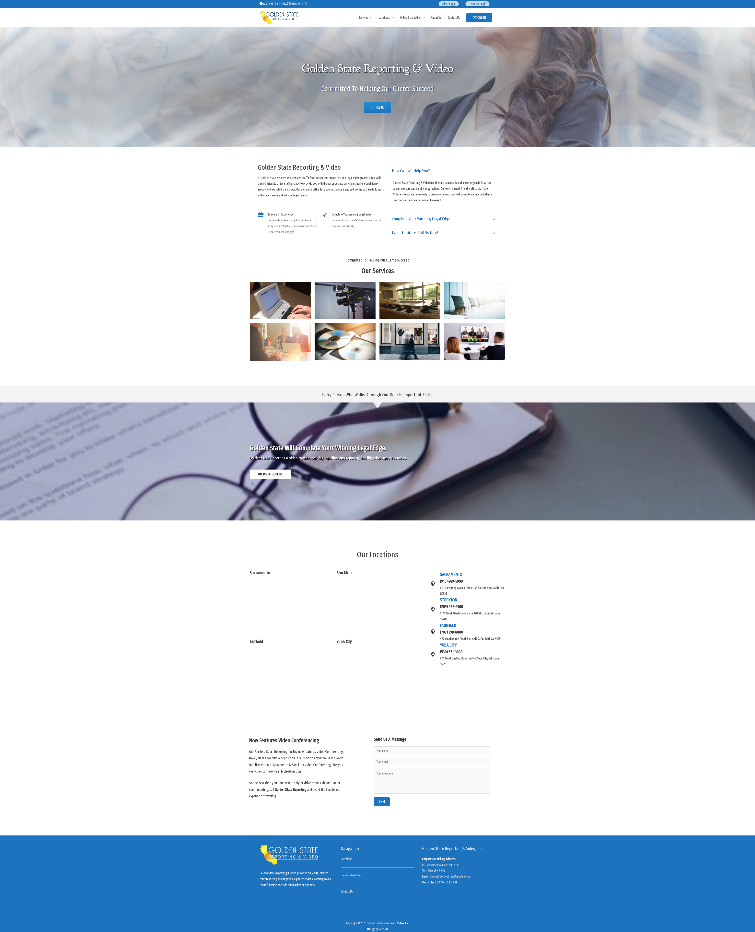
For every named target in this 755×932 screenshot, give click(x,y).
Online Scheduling (410, 17)
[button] (377, 107)
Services (363, 17)
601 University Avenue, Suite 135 (440, 865)
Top (745, 922)
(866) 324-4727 (298, 4)
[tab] (443, 171)
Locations (384, 17)
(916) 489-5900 (436, 871)
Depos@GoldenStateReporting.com (450, 876)
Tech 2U (383, 929)
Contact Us (454, 17)
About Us (436, 17)
